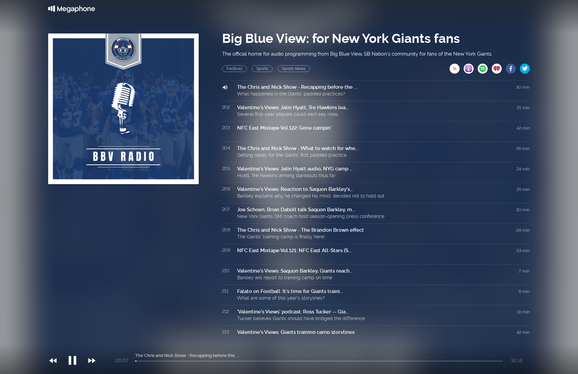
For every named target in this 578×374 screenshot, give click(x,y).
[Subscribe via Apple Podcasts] (471, 67)
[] (76, 347)
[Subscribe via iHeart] (499, 67)
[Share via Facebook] (513, 67)
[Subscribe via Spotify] (485, 67)
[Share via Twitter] (525, 67)
